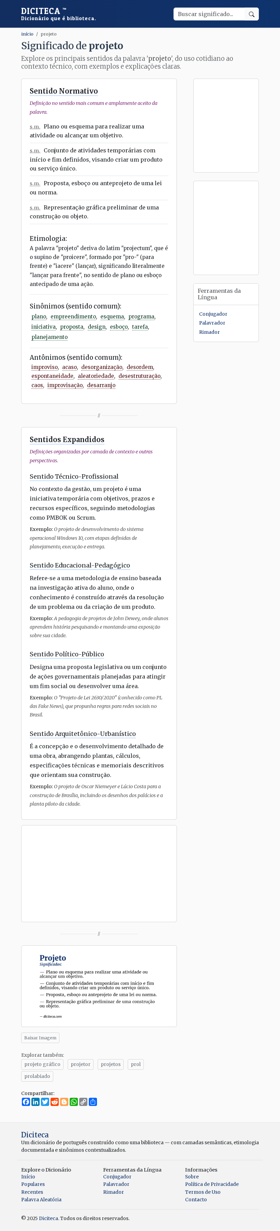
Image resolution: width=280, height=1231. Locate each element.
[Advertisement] (99, 873)
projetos (111, 1064)
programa (141, 316)
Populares (33, 1184)
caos (37, 385)
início (27, 34)
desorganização (101, 367)
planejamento (49, 337)
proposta (71, 327)
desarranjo (101, 385)
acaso (69, 367)
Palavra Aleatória (41, 1200)
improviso (44, 367)
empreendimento (73, 316)
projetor (80, 1064)
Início (28, 1177)
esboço (119, 327)
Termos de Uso (203, 1192)
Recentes (32, 1192)
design (97, 327)
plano (38, 316)
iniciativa (43, 327)
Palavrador (212, 323)
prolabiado (37, 1076)
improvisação (65, 385)
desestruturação (139, 376)
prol (136, 1064)
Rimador (209, 332)
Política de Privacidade (212, 1184)
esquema (112, 316)
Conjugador (213, 314)
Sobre (192, 1177)
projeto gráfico (42, 1064)
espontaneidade (52, 376)
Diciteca (58, 14)
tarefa (140, 327)
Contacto (196, 1200)
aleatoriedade (96, 376)
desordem (140, 367)
